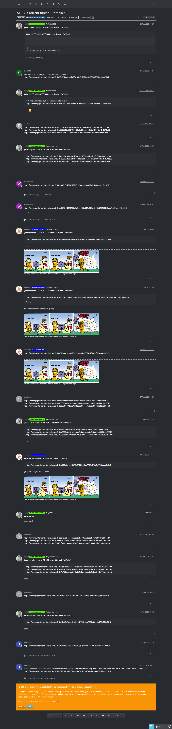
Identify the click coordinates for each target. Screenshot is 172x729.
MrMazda (27, 229)
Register (22, 706)
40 (97, 715)
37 (78, 715)
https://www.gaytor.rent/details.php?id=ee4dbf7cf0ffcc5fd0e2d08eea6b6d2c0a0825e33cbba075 (66, 400)
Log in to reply (149, 17)
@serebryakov (53, 146)
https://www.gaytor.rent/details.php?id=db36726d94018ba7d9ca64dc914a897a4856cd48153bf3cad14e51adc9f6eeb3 (75, 208)
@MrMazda (52, 513)
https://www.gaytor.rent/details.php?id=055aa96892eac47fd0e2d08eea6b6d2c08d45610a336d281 (67, 406)
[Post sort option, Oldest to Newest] (139, 17)
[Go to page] (65, 715)
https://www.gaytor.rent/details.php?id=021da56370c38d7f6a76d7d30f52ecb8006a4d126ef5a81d (104, 668)
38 (84, 715)
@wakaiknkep (53, 229)
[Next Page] (122, 715)
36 (71, 715)
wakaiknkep (28, 182)
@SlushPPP (52, 24)
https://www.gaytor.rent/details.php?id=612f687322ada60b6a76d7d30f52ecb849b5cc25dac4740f (67, 646)
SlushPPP (27, 71)
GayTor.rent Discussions (36, 17)
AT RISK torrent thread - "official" (54, 27)
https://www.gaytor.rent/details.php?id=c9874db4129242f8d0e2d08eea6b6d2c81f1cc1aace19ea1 (66, 132)
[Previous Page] (49, 715)
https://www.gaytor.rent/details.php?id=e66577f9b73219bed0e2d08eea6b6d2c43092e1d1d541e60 (67, 130)
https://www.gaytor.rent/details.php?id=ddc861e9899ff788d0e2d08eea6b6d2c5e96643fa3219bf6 (66, 127)
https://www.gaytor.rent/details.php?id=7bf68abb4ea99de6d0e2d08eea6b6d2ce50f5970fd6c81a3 (67, 543)
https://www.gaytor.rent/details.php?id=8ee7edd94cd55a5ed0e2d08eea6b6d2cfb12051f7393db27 (67, 538)
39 (90, 715)
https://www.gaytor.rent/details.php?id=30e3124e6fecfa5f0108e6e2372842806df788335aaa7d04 (66, 77)
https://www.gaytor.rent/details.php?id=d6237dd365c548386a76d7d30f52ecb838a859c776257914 (67, 671)
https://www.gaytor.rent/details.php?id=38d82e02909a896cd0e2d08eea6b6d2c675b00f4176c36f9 (67, 540)
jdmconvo (27, 642)
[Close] (153, 686)
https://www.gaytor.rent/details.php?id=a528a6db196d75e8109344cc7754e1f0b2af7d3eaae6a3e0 (66, 353)
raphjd (26, 24)
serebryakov (28, 124)
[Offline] (20, 26)
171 (109, 715)
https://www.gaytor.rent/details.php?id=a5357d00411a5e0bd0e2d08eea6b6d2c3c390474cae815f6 (67, 403)
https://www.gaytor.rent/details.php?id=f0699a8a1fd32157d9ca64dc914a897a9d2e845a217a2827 (66, 185)
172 (116, 715)
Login (30, 706)
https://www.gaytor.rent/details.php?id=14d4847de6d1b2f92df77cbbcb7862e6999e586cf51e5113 (66, 596)
